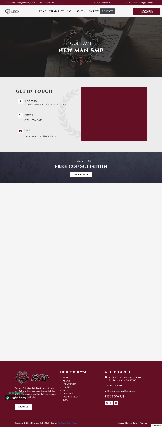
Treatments (56, 11)
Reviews (143, 423)
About (79, 11)
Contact (107, 11)
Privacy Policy (132, 423)
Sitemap (121, 423)
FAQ (69, 11)
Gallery (94, 11)
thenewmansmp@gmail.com (40, 136)
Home (42, 11)
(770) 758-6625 (33, 120)
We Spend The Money (67, 423)
